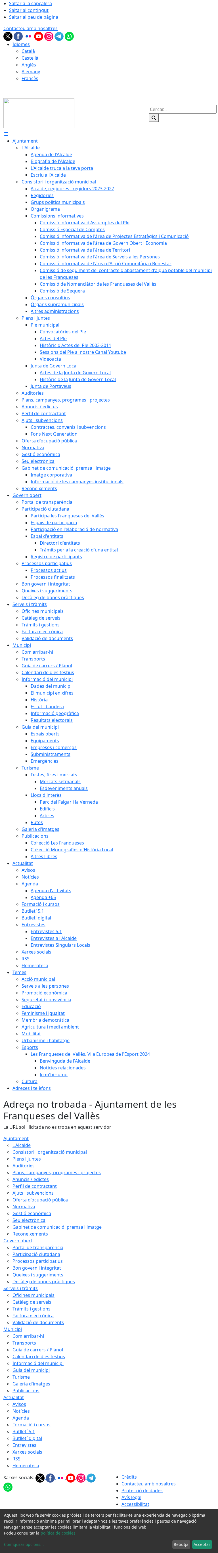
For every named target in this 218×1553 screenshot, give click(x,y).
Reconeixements (30, 1234)
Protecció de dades (142, 1490)
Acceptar (202, 1544)
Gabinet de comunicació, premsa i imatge (57, 1227)
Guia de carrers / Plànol (37, 1350)
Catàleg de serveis (31, 1302)
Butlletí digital (27, 1438)
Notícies (21, 1411)
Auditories (23, 1166)
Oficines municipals (33, 1295)
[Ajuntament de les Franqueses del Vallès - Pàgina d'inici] (38, 113)
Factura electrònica (33, 1315)
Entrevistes (24, 1445)
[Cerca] (154, 118)
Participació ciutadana (36, 1254)
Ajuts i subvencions (33, 1193)
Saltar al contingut (29, 10)
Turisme (21, 1377)
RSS (16, 1459)
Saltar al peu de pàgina (33, 17)
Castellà (30, 58)
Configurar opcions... (24, 1544)
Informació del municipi (38, 1363)
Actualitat (13, 1397)
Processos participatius (37, 1261)
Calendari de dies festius (38, 1356)
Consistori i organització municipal (49, 1152)
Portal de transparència (37, 1247)
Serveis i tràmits (20, 1288)
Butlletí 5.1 (23, 1431)
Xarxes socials (27, 1452)
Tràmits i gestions (31, 1309)
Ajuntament (16, 1138)
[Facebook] (19, 36)
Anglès (29, 65)
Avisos (19, 1404)
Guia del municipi (31, 1370)
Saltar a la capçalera (30, 3)
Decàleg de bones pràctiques (43, 1281)
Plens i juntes (26, 1159)
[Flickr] (29, 36)
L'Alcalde (21, 1145)
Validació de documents (38, 1322)
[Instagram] (49, 36)
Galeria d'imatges (31, 1384)
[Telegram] (59, 36)
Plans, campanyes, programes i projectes (56, 1172)
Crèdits (129, 1477)
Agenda (20, 1418)
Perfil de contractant (34, 1186)
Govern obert (17, 1241)
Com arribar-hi (28, 1336)
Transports (24, 1343)
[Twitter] (8, 36)
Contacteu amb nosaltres (30, 28)
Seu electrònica (28, 1220)
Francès (30, 78)
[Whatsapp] (69, 36)
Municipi (12, 1329)
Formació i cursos (31, 1425)
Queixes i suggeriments (37, 1275)
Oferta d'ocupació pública (40, 1200)
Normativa (23, 1206)
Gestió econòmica (31, 1213)
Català (28, 51)
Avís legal (131, 1497)
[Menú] (6, 134)
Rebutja (181, 1544)
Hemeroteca (25, 1465)
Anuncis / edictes (30, 1179)
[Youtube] (39, 36)
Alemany (31, 71)
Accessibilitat (135, 1504)
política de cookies (58, 1533)
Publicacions (25, 1390)
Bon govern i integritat (36, 1268)
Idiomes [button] (21, 44)
